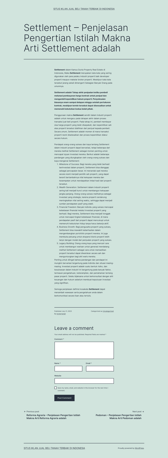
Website (57, 376)
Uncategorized (108, 311)
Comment (59, 339)
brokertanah (61, 314)
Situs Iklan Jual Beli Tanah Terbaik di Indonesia (84, 8)
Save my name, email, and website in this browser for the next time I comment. (83, 389)
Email (89, 363)
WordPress (139, 448)
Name (57, 363)
